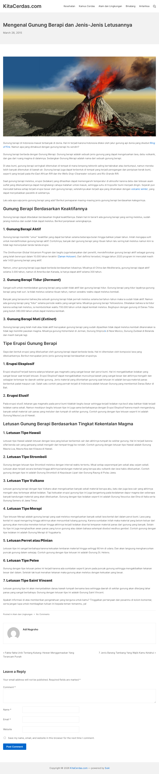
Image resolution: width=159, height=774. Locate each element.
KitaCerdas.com (79, 768)
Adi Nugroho (30, 629)
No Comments (43, 614)
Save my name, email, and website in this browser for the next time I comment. (51, 737)
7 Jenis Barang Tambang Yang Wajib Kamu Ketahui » (127, 652)
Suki (107, 768)
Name (7, 709)
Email (7, 719)
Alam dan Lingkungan (22, 614)
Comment (9, 687)
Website (7, 729)
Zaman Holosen (66, 256)
